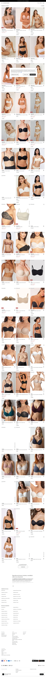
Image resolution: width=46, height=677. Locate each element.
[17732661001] (14, 427)
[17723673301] (14, 536)
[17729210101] (29, 372)
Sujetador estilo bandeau (19, 226)
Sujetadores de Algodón (4, 613)
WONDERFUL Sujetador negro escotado (36, 310)
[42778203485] (29, 8)
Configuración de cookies (14, 74)
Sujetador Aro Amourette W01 (34, 422)
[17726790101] (43, 175)
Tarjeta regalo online (14, 638)
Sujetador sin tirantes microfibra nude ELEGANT (36, 30)
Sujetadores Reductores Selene (17, 590)
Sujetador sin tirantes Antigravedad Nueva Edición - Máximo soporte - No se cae (22, 394)
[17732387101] (43, 536)
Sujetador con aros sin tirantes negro (35, 282)
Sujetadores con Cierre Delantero (17, 609)
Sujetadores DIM (3, 594)
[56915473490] (29, 63)
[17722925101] (43, 345)
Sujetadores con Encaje (4, 617)
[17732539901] (29, 454)
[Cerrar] (36, 69)
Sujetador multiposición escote (34, 339)
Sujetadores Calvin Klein (4, 592)
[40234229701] (14, 8)
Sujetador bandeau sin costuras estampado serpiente (8, 30)
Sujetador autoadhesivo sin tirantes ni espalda (21, 114)
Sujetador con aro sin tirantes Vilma (20, 339)
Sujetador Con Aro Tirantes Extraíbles (6, 254)
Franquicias (2, 650)
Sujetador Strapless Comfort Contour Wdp (36, 559)
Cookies (17, 672)
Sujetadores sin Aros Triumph (16, 596)
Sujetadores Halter (15, 611)
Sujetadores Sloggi (15, 600)
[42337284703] (29, 204)
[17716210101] (29, 148)
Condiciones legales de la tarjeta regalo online (17, 640)
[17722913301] (43, 372)
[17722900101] (43, 509)
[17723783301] (29, 536)
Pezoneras (2, 609)
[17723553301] (29, 317)
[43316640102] (29, 36)
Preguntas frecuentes (15, 642)
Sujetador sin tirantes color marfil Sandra (7, 559)
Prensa (2, 651)
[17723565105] (43, 481)
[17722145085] (29, 260)
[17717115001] (29, 288)
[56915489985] (14, 92)
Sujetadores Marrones (16, 613)
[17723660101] (14, 509)
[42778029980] (29, 175)
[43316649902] (43, 36)
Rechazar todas (26, 74)
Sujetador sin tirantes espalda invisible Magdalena (37, 367)
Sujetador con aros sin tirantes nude (20, 310)
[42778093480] (43, 63)
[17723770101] (14, 317)
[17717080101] (43, 260)
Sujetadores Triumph (15, 602)
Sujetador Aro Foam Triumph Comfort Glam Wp (36, 449)
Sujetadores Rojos (15, 617)
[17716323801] (14, 260)
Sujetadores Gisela (3, 596)
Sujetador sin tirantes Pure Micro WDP (21, 282)
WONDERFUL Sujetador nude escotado (21, 30)
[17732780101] (43, 427)
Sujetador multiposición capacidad (6, 394)
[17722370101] (29, 120)
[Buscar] (38, 3)
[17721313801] (29, 345)
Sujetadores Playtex (3, 600)
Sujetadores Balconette (4, 615)
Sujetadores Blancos (15, 607)
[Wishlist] (42, 3)
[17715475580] (14, 288)
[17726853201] (14, 232)
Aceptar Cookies (32, 74)
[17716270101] (14, 148)
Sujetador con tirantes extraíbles (35, 226)
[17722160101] (14, 175)
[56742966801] (43, 400)
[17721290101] (43, 317)
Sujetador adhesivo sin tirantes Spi (6, 226)
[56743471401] (43, 454)
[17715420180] (29, 232)
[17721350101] (14, 372)
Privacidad (17, 671)
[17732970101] (14, 481)
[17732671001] (29, 427)
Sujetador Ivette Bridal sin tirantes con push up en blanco (37, 114)
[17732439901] (29, 481)
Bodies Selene (3, 590)
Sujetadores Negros (15, 615)
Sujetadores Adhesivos (4, 611)
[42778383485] (43, 8)
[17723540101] (29, 400)
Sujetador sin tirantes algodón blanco (6, 114)
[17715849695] (43, 120)
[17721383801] (29, 509)
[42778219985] (14, 63)
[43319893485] (29, 92)
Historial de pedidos (3, 636)
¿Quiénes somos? (3, 649)
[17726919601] (43, 148)
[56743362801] (14, 400)
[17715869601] (14, 120)
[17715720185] (14, 204)
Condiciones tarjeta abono (15, 637)
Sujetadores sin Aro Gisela (16, 594)
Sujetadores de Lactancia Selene (5, 598)
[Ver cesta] (44, 3)
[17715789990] (43, 232)
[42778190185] (43, 288)
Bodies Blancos (3, 607)
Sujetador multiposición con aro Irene (6, 339)
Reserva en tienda (14, 644)
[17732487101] (14, 454)
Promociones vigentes (15, 636)
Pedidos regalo (14, 643)
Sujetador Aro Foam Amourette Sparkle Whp (7, 422)
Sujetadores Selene (15, 592)
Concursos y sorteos (14, 641)
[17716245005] (43, 204)
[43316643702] (14, 36)
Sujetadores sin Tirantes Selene (17, 598)
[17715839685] (43, 92)
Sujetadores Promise (4, 602)
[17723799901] (14, 345)
